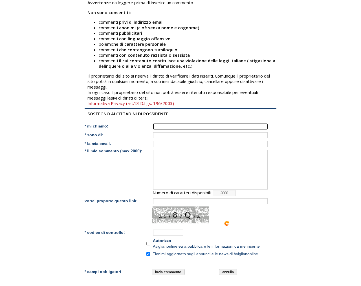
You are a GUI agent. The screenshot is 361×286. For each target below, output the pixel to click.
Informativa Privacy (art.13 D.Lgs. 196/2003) (130, 103)
